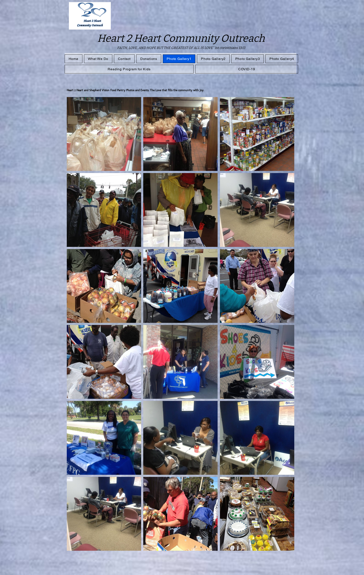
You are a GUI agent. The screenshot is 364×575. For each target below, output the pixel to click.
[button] (104, 134)
